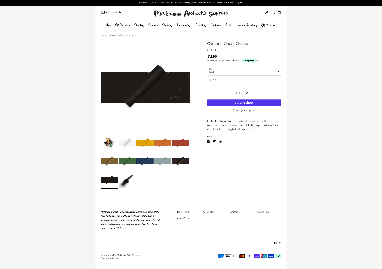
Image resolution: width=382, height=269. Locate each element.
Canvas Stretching (247, 25)
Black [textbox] (211, 72)
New (108, 25)
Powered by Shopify (109, 258)
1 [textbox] (210, 83)
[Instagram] (279, 243)
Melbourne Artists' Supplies (128, 255)
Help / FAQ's (182, 212)
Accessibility (208, 212)
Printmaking (183, 25)
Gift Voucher (268, 25)
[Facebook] (274, 243)
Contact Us (235, 212)
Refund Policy (263, 212)
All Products (122, 25)
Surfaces (216, 25)
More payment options (244, 110)
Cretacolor (212, 50)
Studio (228, 25)
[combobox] (244, 71)
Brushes (153, 25)
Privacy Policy (182, 218)
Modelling (200, 25)
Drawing (167, 25)
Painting (139, 25)
